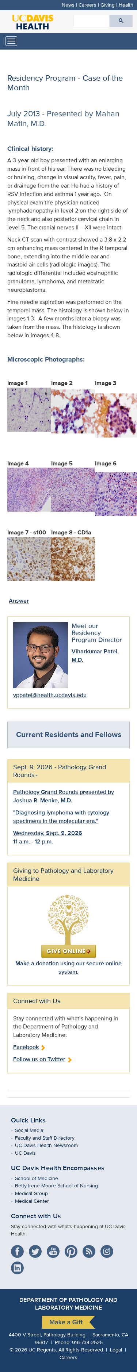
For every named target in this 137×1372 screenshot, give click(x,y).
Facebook (26, 1047)
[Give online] (68, 926)
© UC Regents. (33, 1349)
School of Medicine (42, 1178)
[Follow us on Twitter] (37, 1249)
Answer (19, 600)
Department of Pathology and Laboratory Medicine (68, 1304)
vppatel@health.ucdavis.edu (50, 695)
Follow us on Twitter (39, 1059)
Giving (107, 4)
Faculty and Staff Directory (50, 1137)
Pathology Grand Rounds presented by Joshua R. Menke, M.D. (63, 796)
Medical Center (37, 1201)
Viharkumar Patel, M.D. (95, 655)
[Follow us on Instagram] (108, 1249)
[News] (91, 1249)
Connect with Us (36, 1216)
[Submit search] (121, 21)
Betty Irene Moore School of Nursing (62, 1185)
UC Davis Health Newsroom (52, 1145)
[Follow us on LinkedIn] (19, 1265)
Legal (116, 1349)
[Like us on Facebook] (19, 1249)
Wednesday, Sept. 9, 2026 (47, 833)
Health (126, 4)
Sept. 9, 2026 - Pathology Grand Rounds (59, 770)
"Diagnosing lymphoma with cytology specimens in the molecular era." (61, 816)
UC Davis (31, 1153)
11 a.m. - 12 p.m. (33, 841)
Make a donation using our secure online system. (68, 967)
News (68, 4)
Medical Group (37, 1193)
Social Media (34, 1130)
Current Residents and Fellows (68, 734)
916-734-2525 (87, 1342)
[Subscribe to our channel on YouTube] (55, 1249)
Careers (87, 4)
